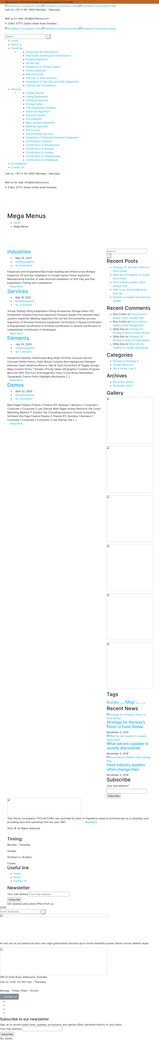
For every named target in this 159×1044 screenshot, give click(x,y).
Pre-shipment (34, 118)
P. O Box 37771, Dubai (18, 23)
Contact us (10, 996)
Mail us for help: (14, 18)
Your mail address (17, 894)
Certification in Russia (39, 141)
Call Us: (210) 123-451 (13, 981)
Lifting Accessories (37, 100)
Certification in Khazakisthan (43, 145)
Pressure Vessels (35, 115)
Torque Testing (34, 92)
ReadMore (91, 822)
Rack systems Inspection (40, 122)
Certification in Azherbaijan (42, 159)
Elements (18, 338)
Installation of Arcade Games (43, 66)
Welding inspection (37, 126)
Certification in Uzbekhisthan (43, 156)
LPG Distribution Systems (41, 107)
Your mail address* (118, 785)
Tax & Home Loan (124, 368)
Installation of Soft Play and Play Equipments (52, 81)
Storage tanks (34, 104)
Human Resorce (123, 364)
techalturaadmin (24, 261)
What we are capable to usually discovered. (128, 745)
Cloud (122, 703)
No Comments (23, 265)
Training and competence (41, 85)
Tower (138, 703)
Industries (19, 252)
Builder (113, 702)
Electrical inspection (38, 111)
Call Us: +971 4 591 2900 (20, 9)
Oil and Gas (32, 63)
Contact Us (20, 880)
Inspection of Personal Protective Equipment (52, 137)
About (17, 877)
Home (17, 222)
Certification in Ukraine (39, 152)
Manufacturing (34, 74)
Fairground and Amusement (42, 51)
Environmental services (39, 133)
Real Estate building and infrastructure (48, 55)
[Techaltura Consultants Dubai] (23, 5)
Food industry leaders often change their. (126, 767)
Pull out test (33, 130)
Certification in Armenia (40, 148)
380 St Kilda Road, (11, 977)
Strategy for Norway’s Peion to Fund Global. (126, 724)
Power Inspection (36, 70)
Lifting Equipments (37, 96)
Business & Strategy (126, 361)
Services (17, 291)
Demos (15, 385)
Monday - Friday (9, 990)
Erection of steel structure (41, 77)
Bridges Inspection (37, 59)
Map (130, 702)
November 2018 (123, 385)
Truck (143, 703)
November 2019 (123, 381)
